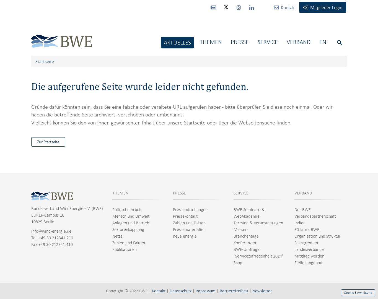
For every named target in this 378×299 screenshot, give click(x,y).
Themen (211, 42)
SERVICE (241, 193)
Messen (240, 229)
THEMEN (120, 193)
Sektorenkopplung (128, 229)
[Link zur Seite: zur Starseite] (61, 37)
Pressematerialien (189, 229)
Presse (240, 42)
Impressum (206, 291)
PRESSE (179, 193)
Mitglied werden (309, 256)
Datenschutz (180, 291)
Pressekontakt (185, 216)
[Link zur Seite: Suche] (339, 42)
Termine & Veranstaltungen (258, 223)
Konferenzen (245, 243)
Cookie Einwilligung (358, 292)
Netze (117, 236)
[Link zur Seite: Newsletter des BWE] (213, 7)
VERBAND (303, 193)
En (322, 42)
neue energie (185, 236)
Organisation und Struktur (317, 236)
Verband (298, 42)
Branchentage (246, 236)
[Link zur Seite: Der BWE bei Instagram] (238, 7)
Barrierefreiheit (234, 291)
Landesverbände (309, 249)
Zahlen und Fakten (128, 243)
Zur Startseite (48, 141)
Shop (238, 263)
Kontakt (158, 291)
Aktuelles (177, 42)
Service (268, 42)
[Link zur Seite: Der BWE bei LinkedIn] (251, 7)
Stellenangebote (308, 263)
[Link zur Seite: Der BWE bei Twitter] (226, 9)
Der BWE (302, 209)
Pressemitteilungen (190, 209)
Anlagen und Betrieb (130, 223)
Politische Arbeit (127, 209)
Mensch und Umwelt (130, 216)
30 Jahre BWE (306, 229)
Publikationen (124, 249)
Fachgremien (306, 243)
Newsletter (262, 291)
